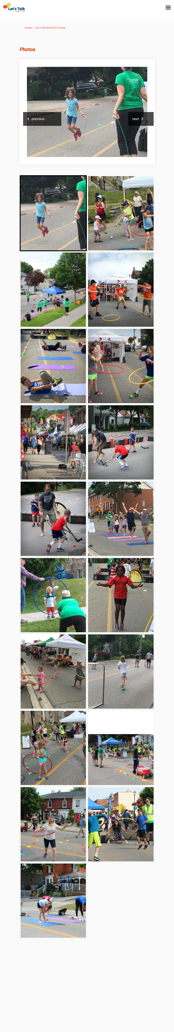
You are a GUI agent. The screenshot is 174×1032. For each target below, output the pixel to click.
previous (38, 119)
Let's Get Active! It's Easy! (50, 27)
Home (28, 27)
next (135, 119)
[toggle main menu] (168, 7)
